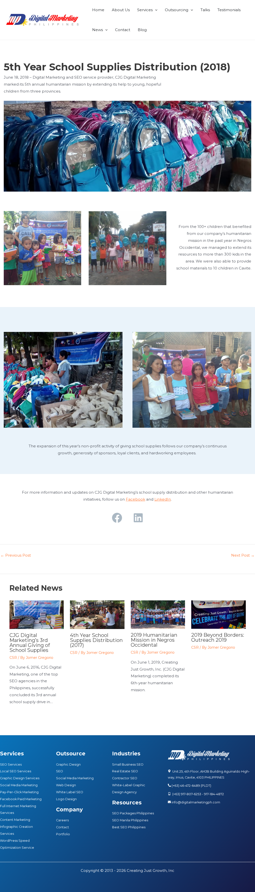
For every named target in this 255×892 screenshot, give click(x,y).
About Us (121, 9)
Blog (142, 29)
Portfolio (63, 834)
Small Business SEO (127, 764)
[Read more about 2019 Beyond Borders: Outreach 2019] (218, 614)
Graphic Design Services (19, 778)
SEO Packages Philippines (133, 813)
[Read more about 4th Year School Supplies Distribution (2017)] (97, 614)
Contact (122, 29)
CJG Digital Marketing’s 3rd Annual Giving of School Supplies (29, 642)
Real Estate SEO (125, 771)
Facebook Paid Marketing (21, 799)
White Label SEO (69, 792)
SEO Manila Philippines (130, 820)
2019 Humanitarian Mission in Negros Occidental (154, 640)
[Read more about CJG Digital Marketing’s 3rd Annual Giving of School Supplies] (36, 614)
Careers (62, 820)
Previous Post (15, 555)
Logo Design (66, 799)
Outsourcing (176, 9)
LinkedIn (162, 499)
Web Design (66, 785)
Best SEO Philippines (128, 827)
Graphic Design (68, 764)
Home (98, 9)
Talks (205, 9)
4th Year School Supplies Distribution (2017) (96, 640)
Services (145, 9)
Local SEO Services (15, 771)
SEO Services (11, 764)
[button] (155, 10)
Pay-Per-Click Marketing (19, 792)
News (97, 29)
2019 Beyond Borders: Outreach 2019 (217, 637)
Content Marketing (15, 820)
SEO (59, 771)
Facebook (135, 499)
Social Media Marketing (19, 785)
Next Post (243, 555)
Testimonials (229, 9)
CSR (13, 657)
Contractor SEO (124, 778)
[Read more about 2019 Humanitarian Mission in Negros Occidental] (158, 614)
